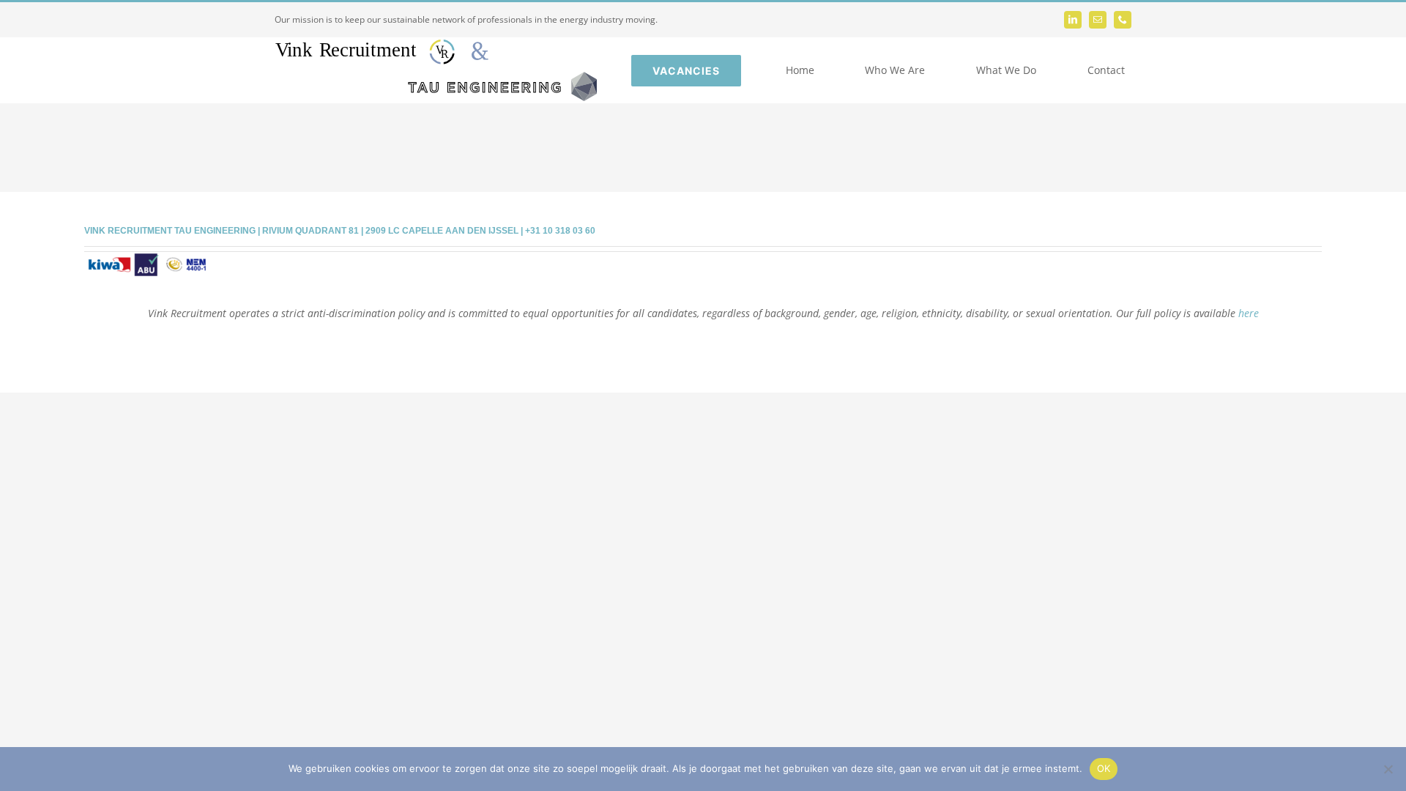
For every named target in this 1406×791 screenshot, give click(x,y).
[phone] (1122, 20)
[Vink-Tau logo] (436, 44)
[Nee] (1387, 769)
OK (1104, 768)
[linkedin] (1073, 20)
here (1248, 313)
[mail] (1097, 20)
